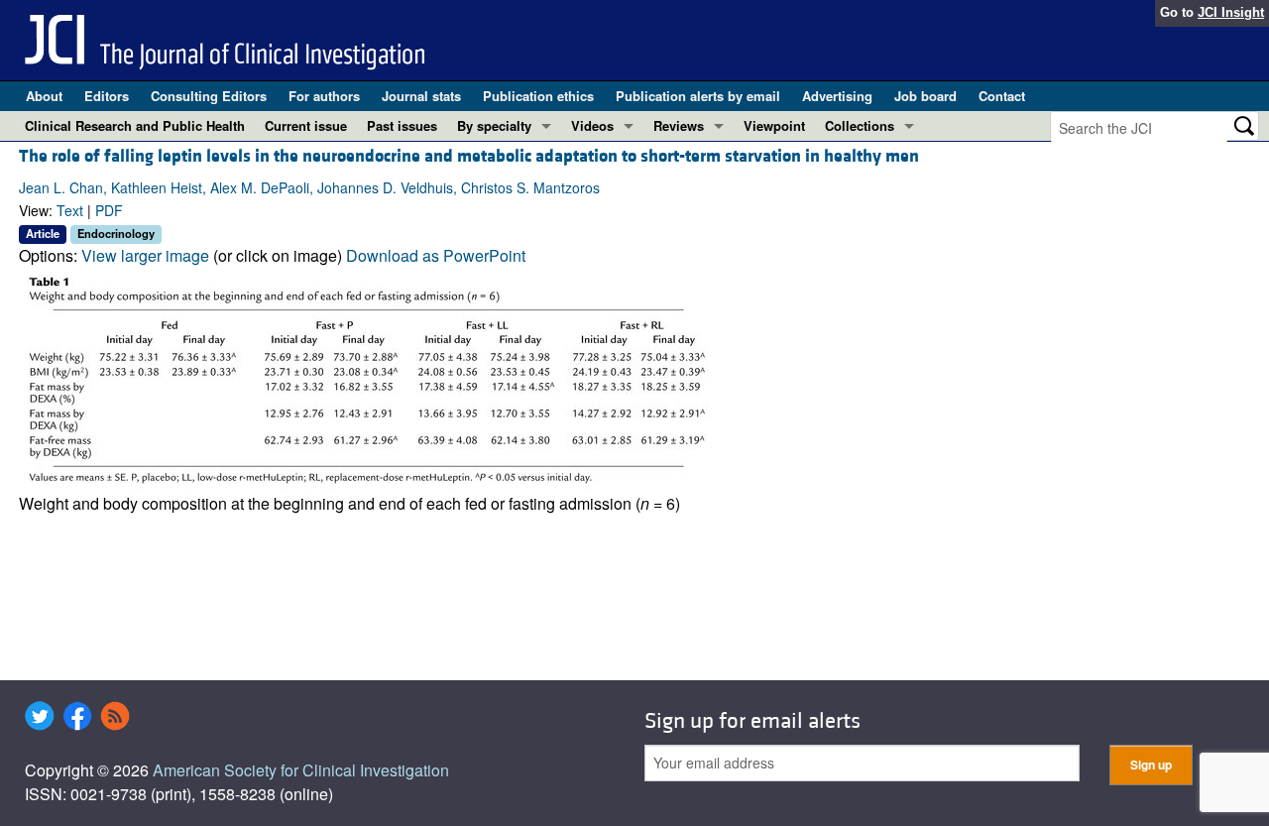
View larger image (145, 255)
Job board (925, 95)
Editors (106, 95)
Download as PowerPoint (435, 255)
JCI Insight (1231, 12)
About (44, 95)
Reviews (678, 125)
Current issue (306, 125)
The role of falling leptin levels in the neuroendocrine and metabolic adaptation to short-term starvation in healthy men (469, 156)
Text (70, 210)
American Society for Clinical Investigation (301, 770)
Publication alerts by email (698, 95)
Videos (592, 125)
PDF (109, 210)
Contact (1002, 95)
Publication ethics (538, 95)
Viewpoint (774, 125)
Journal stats (421, 95)
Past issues (402, 125)
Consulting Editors (209, 95)
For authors (324, 95)
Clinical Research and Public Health (135, 125)
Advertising (837, 95)
